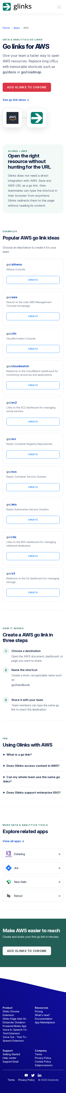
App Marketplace (45, 1022)
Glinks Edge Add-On (14, 1018)
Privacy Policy (43, 1057)
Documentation (43, 1018)
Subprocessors (44, 1065)
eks (11, 504)
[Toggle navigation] (59, 7)
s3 (10, 573)
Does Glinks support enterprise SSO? (34, 792)
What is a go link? (19, 754)
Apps (17, 27)
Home (6, 27)
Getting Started (11, 1054)
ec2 (11, 402)
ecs (11, 471)
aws (11, 297)
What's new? (42, 1015)
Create (33, 280)
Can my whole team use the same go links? (31, 779)
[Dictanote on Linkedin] (39, 1075)
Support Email (10, 1061)
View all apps (13, 841)
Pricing (39, 1011)
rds (11, 537)
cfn (11, 333)
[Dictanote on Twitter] (33, 1075)
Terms (38, 1054)
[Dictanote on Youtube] (26, 1075)
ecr (11, 439)
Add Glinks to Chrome (27, 87)
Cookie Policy (43, 1061)
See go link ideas (16, 100)
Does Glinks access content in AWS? (33, 765)
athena (14, 264)
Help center (9, 1057)
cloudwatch (17, 366)
